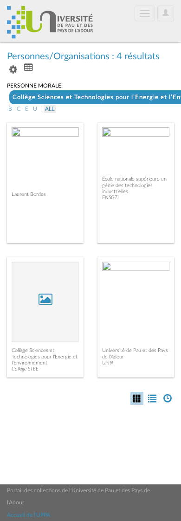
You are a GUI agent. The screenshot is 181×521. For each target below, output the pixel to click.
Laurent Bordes (29, 194)
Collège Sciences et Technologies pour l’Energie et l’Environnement (45, 356)
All (49, 109)
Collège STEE (25, 368)
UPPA (108, 362)
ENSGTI (110, 197)
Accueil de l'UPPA (28, 515)
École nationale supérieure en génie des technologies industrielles (134, 185)
